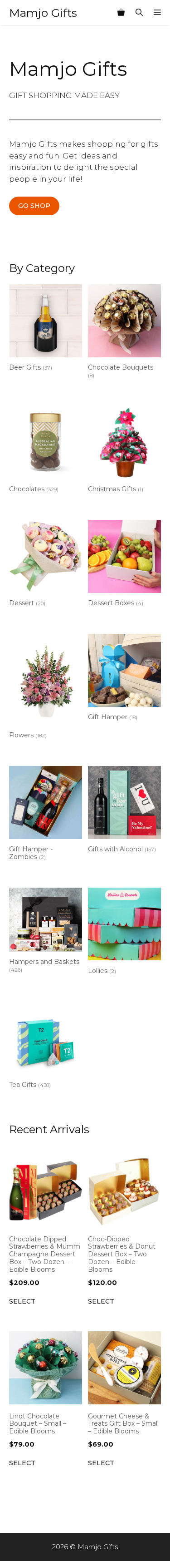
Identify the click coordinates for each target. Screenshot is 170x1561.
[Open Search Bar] (139, 12)
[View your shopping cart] (121, 12)
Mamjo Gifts (43, 13)
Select (22, 1301)
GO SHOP (34, 206)
